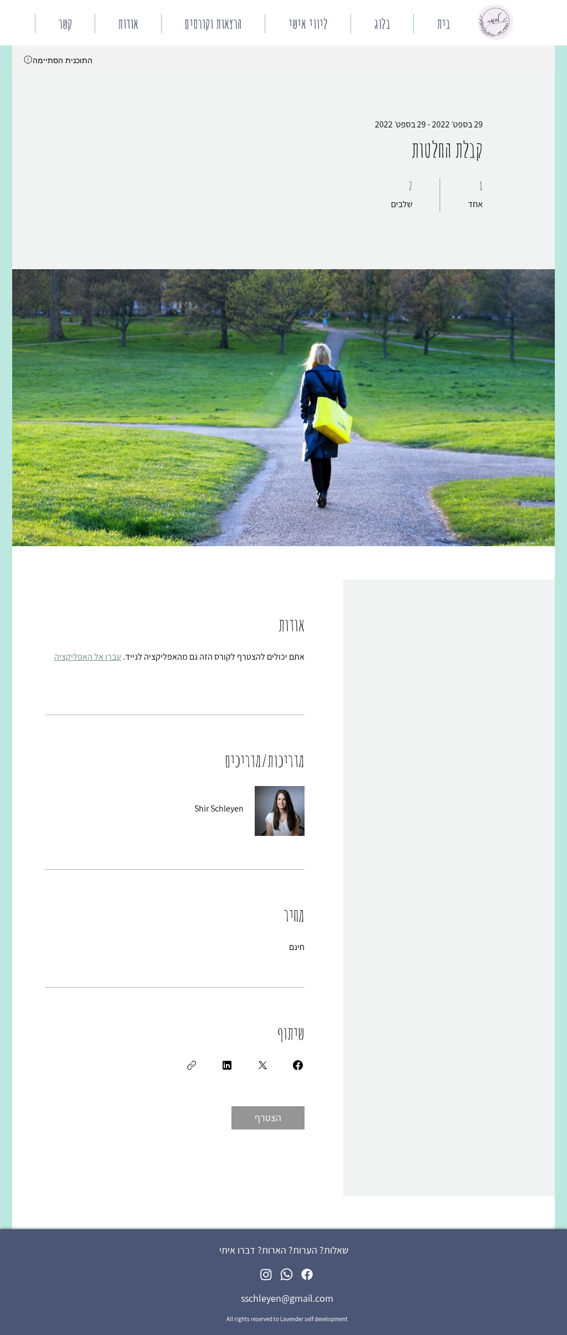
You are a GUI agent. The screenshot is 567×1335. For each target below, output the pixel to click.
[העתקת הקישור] (191, 1065)
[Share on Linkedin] (227, 1065)
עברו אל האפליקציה (87, 657)
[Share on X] (262, 1065)
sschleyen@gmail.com (287, 1298)
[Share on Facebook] (298, 1065)
